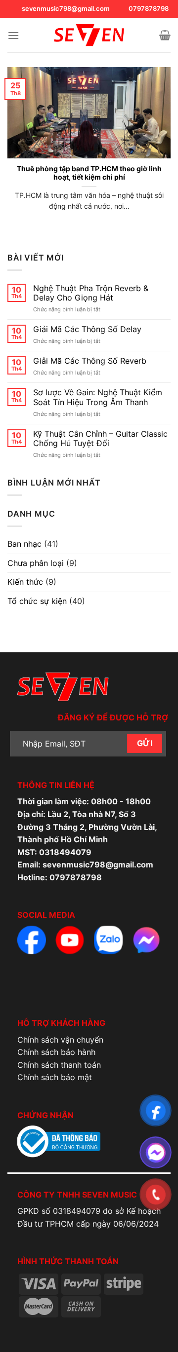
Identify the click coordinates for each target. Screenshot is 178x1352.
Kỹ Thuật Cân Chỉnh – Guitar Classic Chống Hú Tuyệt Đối (100, 438)
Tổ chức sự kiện (37, 601)
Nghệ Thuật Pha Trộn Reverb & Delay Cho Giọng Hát (90, 293)
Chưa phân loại (35, 563)
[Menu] (13, 35)
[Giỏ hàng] (165, 35)
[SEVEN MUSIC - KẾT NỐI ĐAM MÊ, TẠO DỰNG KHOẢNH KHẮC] (89, 35)
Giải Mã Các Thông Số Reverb (89, 361)
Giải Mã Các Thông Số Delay (87, 329)
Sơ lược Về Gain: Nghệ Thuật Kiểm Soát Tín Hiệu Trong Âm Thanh (97, 397)
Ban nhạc (24, 544)
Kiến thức (25, 582)
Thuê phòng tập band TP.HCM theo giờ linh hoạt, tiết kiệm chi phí (89, 173)
